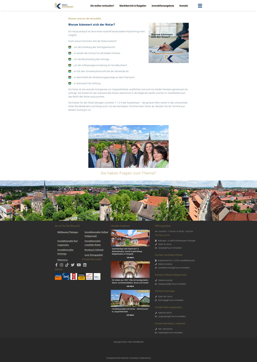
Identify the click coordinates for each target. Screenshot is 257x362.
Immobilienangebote (163, 5)
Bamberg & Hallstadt (94, 250)
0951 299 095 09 (165, 329)
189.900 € (130, 286)
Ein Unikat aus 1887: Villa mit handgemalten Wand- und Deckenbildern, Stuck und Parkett (130, 281)
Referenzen (62, 260)
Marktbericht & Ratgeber (133, 5)
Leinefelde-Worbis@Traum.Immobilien (174, 268)
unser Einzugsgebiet (94, 255)
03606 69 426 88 (165, 280)
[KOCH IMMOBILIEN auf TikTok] (67, 266)
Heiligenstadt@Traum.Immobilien (172, 284)
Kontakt (183, 5)
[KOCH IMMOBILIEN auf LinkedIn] (85, 266)
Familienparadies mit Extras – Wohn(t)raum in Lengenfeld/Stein (130, 310)
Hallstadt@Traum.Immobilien (170, 333)
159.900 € (130, 258)
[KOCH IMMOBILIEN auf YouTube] (79, 266)
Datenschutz (145, 358)
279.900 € (130, 315)
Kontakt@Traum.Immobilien (170, 248)
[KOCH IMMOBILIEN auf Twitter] (73, 266)
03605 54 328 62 (165, 264)
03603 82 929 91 (165, 313)
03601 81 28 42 (164, 244)
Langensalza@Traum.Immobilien (172, 316)
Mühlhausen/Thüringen (67, 232)
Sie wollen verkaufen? (102, 5)
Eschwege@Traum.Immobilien (170, 300)
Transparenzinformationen (117, 358)
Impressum (134, 358)
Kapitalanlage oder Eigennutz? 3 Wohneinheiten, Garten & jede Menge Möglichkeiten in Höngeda (127, 251)
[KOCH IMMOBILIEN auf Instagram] (62, 266)
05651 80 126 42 (165, 296)
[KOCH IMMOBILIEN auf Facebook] (57, 266)
